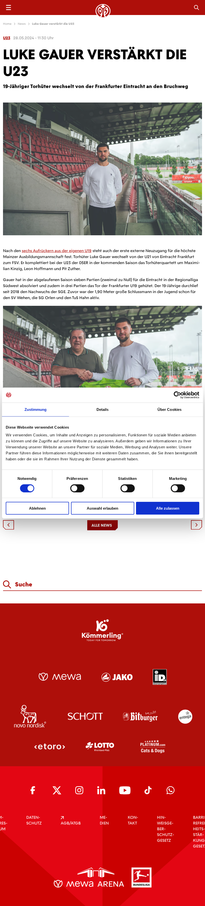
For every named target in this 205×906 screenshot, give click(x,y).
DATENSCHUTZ (34, 820)
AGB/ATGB (71, 823)
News (22, 24)
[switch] (77, 488)
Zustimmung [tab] (35, 409)
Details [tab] (102, 409)
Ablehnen (37, 508)
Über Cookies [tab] (170, 409)
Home (7, 24)
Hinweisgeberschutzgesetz (165, 829)
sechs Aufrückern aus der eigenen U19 (57, 250)
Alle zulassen (167, 508)
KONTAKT (133, 820)
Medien (104, 820)
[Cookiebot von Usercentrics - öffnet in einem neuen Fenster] (177, 395)
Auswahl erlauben (102, 508)
